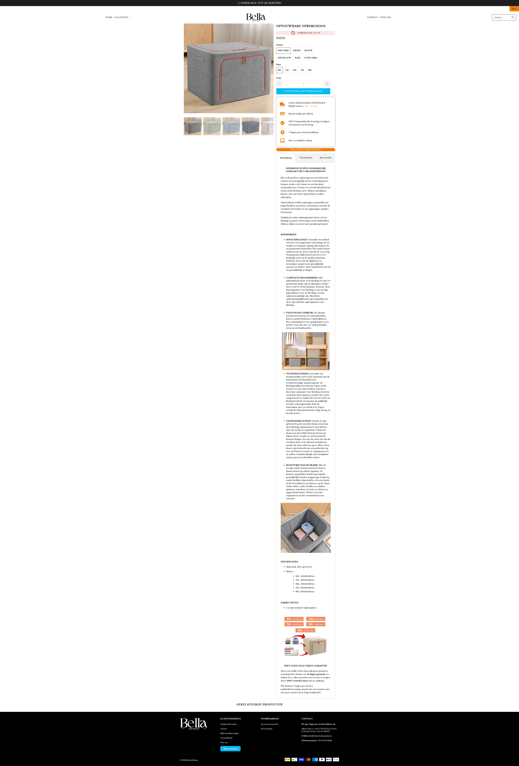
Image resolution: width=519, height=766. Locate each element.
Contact (223, 729)
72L (302, 70)
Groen (296, 50)
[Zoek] (513, 17)
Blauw (308, 50)
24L (279, 70)
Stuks (278, 78)
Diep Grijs (283, 50)
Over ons (224, 742)
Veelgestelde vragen (228, 724)
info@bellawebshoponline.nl (320, 736)
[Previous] (186, 68)
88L (310, 70)
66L (295, 70)
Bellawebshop (192, 760)
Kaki (297, 57)
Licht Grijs (310, 57)
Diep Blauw (284, 57)
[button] (122, 17)
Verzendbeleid (306, 157)
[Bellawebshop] (256, 17)
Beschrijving (286, 158)
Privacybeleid (266, 729)
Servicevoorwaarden (269, 724)
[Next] (271, 68)
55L (287, 70)
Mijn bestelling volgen (229, 733)
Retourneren (230, 748)
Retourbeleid (325, 157)
